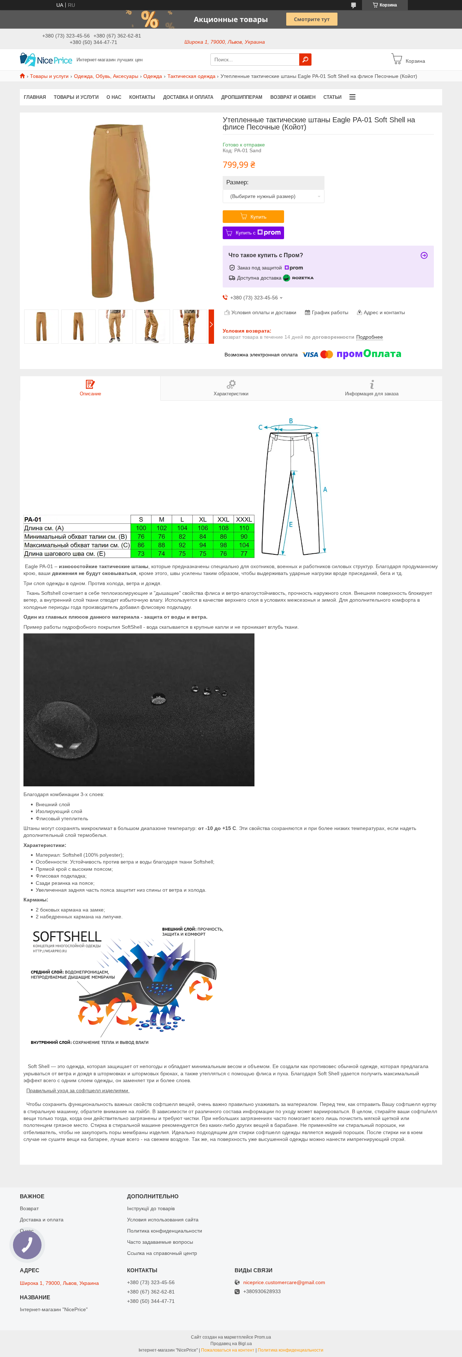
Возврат (29, 1208)
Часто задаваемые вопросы (160, 1242)
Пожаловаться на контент (227, 1350)
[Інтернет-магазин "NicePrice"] (46, 59)
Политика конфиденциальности (164, 1231)
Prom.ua (262, 1337)
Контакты (142, 97)
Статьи (332, 97)
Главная (35, 97)
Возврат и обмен (292, 97)
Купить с (246, 233)
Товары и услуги (49, 76)
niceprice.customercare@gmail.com (284, 1282)
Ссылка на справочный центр (162, 1253)
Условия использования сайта (163, 1219)
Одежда (152, 76)
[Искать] (305, 59)
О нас (113, 97)
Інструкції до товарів (151, 1208)
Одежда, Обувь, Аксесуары (106, 76)
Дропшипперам (241, 97)
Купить (258, 217)
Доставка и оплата (188, 97)
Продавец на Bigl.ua (231, 1343)
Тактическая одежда (191, 76)
